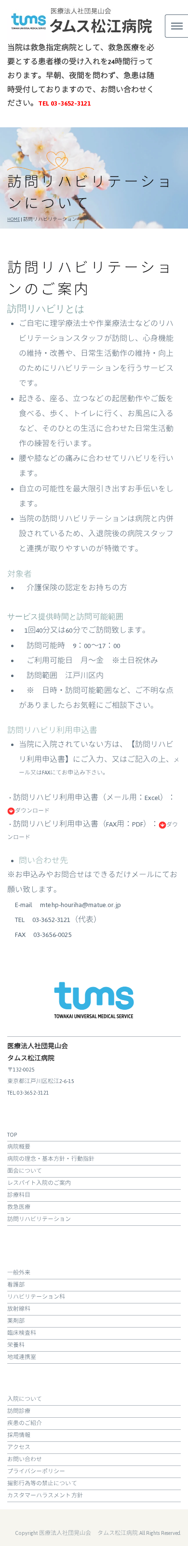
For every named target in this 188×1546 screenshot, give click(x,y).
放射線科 (18, 1309)
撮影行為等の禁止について (42, 1483)
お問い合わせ (24, 1459)
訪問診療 (18, 1411)
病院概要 (18, 1147)
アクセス (18, 1447)
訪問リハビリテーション (39, 1219)
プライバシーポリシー (36, 1471)
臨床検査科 (21, 1333)
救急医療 (18, 1207)
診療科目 (18, 1195)
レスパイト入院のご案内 (39, 1183)
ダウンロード (32, 811)
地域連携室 (21, 1357)
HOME (13, 219)
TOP (12, 1135)
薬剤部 (16, 1321)
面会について (24, 1171)
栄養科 (16, 1345)
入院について (24, 1399)
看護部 (16, 1285)
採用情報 (18, 1435)
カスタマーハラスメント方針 (45, 1496)
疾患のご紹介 (24, 1423)
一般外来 (18, 1273)
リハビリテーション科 (36, 1297)
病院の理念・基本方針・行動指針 (50, 1159)
